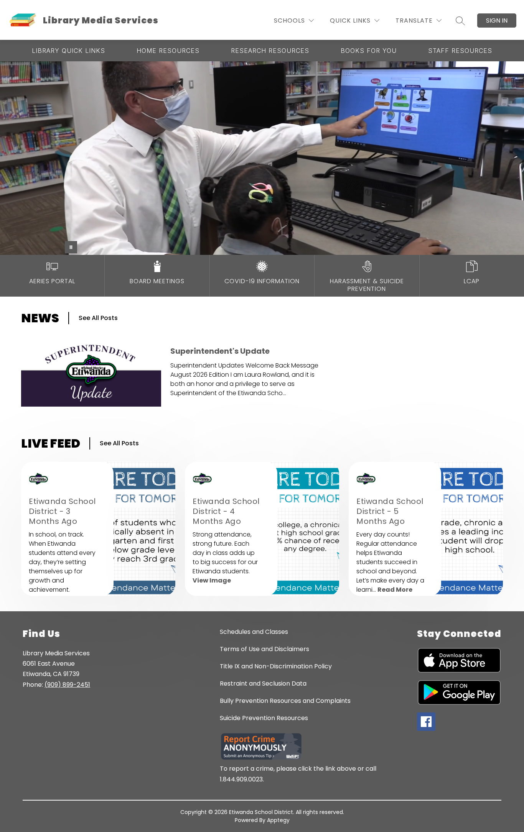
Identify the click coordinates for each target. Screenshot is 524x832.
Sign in (497, 20)
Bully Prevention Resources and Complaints (285, 700)
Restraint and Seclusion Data (263, 683)
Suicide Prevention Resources (264, 718)
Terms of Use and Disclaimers (264, 649)
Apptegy (278, 820)
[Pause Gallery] (71, 247)
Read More (394, 589)
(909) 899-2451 (67, 684)
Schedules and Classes (254, 631)
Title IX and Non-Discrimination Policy (276, 666)
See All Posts (98, 317)
